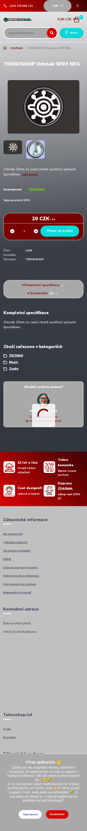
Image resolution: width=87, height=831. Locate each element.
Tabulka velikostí (15, 542)
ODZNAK (17, 48)
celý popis (30, 174)
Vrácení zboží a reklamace (21, 576)
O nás (7, 729)
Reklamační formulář (17, 592)
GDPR (7, 559)
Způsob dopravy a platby (20, 567)
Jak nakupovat (13, 534)
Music (13, 362)
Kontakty (9, 737)
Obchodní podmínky (16, 551)
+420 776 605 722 (21, 6)
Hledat (52, 33)
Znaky (13, 369)
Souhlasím (57, 814)
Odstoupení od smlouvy (19, 584)
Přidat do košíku (60, 231)
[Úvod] (17, 19)
